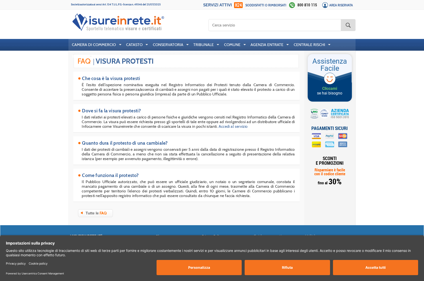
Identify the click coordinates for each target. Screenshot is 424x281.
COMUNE (232, 44)
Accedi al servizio (233, 126)
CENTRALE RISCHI (309, 44)
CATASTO (134, 44)
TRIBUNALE (203, 44)
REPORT (79, 56)
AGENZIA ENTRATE (267, 44)
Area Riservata (341, 5)
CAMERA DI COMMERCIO (94, 44)
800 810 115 (307, 5)
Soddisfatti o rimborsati (265, 5)
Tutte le (96, 213)
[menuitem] (95, 45)
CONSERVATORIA (168, 44)
